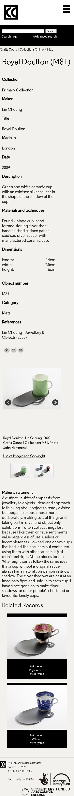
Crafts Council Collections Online (22, 49)
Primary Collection (18, 90)
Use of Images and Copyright (24, 456)
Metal (6, 313)
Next (55, 402)
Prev (8, 402)
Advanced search (45, 36)
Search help (9, 36)
